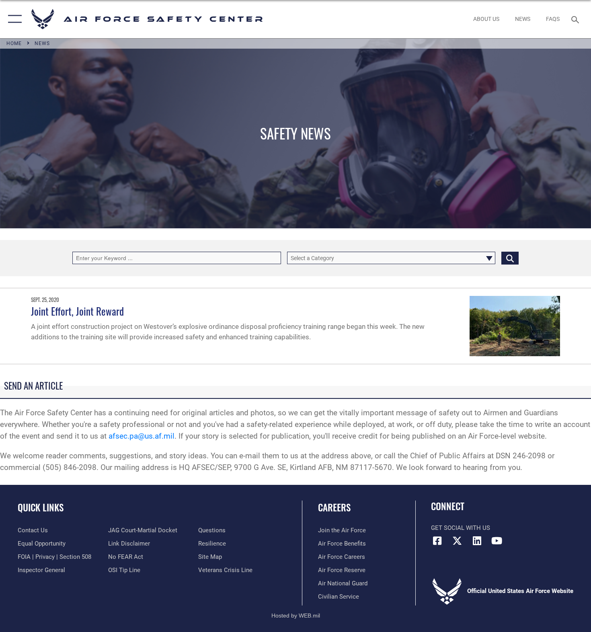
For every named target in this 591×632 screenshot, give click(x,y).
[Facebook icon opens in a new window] (437, 541)
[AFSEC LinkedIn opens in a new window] (477, 541)
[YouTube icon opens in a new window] (496, 541)
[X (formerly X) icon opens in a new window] (457, 541)
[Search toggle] (576, 19)
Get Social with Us (460, 527)
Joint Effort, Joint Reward (77, 311)
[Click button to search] (510, 258)
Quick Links (41, 507)
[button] (13, 19)
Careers (334, 507)
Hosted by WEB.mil (295, 615)
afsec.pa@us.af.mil (141, 436)
